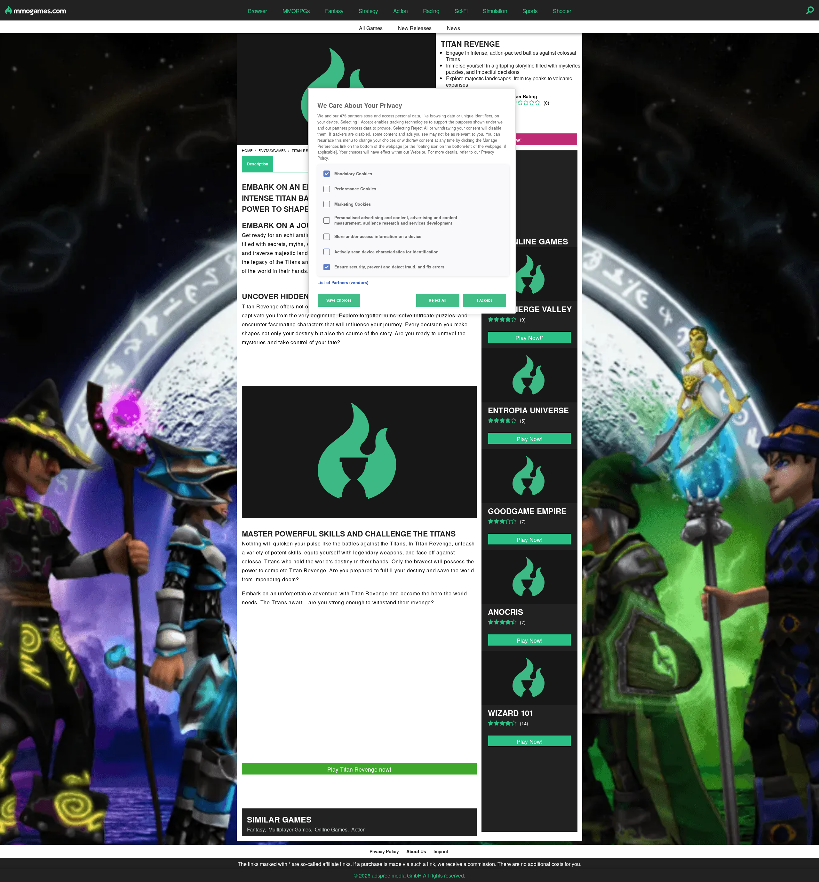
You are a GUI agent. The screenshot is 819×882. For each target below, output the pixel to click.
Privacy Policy (384, 851)
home (247, 150)
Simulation (495, 11)
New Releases (415, 28)
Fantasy (334, 11)
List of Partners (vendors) (342, 282)
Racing (431, 11)
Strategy (368, 11)
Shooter (562, 11)
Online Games (331, 829)
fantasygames (272, 150)
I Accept (484, 300)
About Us (416, 851)
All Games (371, 28)
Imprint (440, 851)
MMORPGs (296, 11)
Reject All (438, 300)
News (453, 28)
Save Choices (339, 300)
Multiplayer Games (289, 829)
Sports (530, 11)
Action (400, 11)
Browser (257, 11)
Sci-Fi (461, 11)
